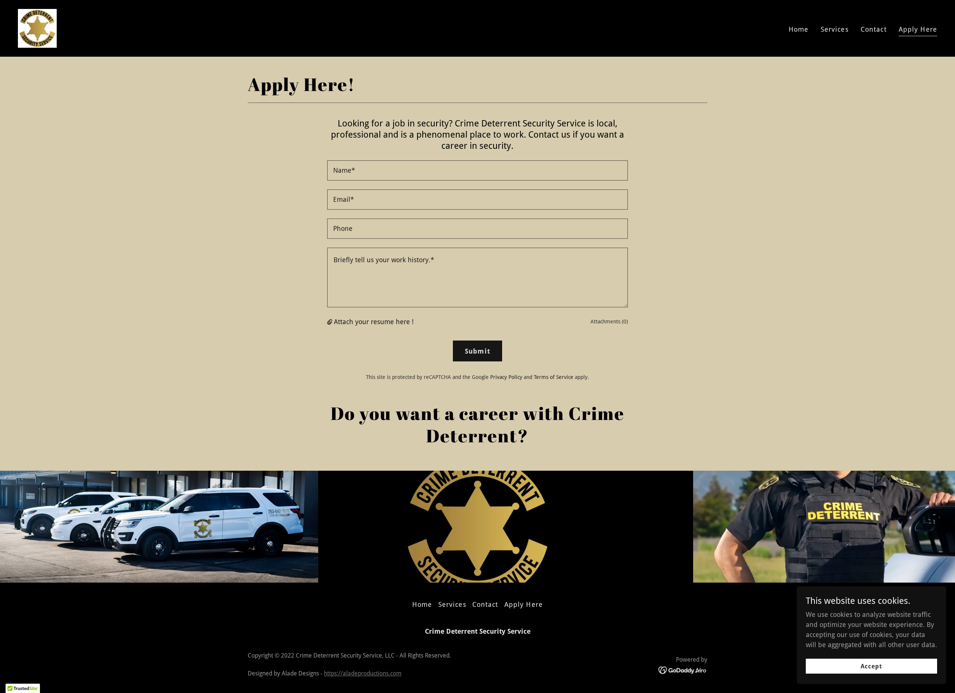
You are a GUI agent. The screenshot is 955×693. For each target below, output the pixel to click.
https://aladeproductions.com (362, 673)
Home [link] (799, 29)
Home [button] (422, 604)
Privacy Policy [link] (506, 377)
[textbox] (477, 170)
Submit (477, 351)
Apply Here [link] (918, 29)
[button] (330, 322)
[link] (37, 28)
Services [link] (835, 29)
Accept (871, 666)
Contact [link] (874, 29)
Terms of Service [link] (553, 377)
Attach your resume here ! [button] (374, 322)
